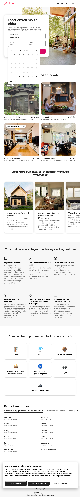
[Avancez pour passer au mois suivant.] (36, 50)
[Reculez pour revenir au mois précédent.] (11, 50)
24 (15, 77)
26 (24, 77)
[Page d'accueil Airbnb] (9, 3)
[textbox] (17, 44)
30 (11, 81)
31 (15, 81)
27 (28, 77)
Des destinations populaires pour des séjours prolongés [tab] (23, 411)
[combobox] (27, 37)
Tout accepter (16, 484)
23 (11, 77)
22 (36, 72)
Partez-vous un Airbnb (66, 3)
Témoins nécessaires (38, 484)
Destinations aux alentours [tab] (56, 411)
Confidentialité (32, 495)
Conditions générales (46, 495)
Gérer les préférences (61, 484)
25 (19, 77)
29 (36, 77)
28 (32, 77)
